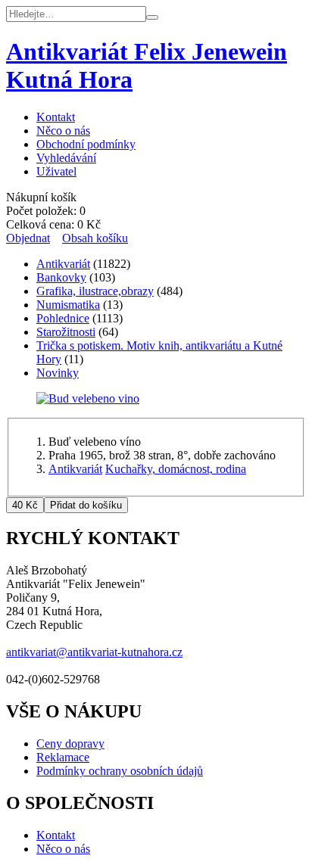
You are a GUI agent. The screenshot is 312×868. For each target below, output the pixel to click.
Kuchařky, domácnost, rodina (175, 468)
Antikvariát (63, 263)
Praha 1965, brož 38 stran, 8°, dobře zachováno (162, 455)
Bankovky (61, 277)
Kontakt (55, 116)
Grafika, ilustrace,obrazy (95, 291)
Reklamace (62, 757)
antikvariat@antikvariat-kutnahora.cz (94, 652)
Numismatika (68, 304)
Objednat (28, 238)
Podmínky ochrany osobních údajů (119, 770)
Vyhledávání (66, 157)
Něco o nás (63, 130)
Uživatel (56, 171)
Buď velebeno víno (94, 441)
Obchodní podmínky (86, 144)
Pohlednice (62, 318)
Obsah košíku (95, 238)
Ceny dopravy (70, 743)
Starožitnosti (65, 331)
